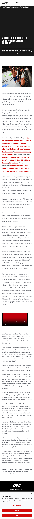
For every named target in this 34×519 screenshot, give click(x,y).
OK (17, 515)
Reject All (17, 510)
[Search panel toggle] (31, 2)
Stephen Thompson (9, 157)
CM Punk (20, 157)
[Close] (32, 494)
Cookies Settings (17, 505)
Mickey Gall (19, 168)
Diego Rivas (13, 163)
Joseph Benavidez (17, 160)
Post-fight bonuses (15, 141)
